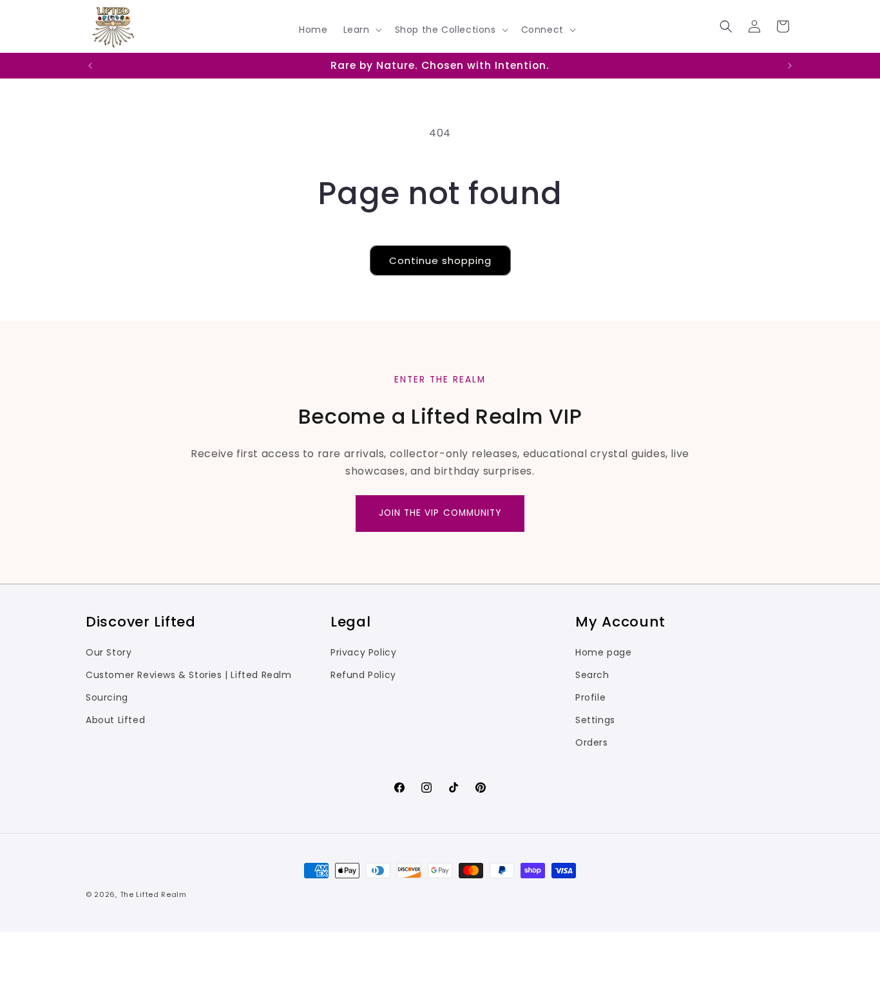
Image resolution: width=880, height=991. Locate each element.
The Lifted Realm (153, 894)
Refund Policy (363, 674)
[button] (361, 29)
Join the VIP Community (440, 513)
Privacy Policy (363, 652)
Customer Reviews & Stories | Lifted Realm (189, 674)
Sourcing (107, 697)
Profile (590, 697)
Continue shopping (440, 260)
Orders (591, 742)
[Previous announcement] (90, 65)
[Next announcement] (790, 65)
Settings (595, 719)
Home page (603, 652)
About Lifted (115, 719)
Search (592, 674)
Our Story (108, 652)
